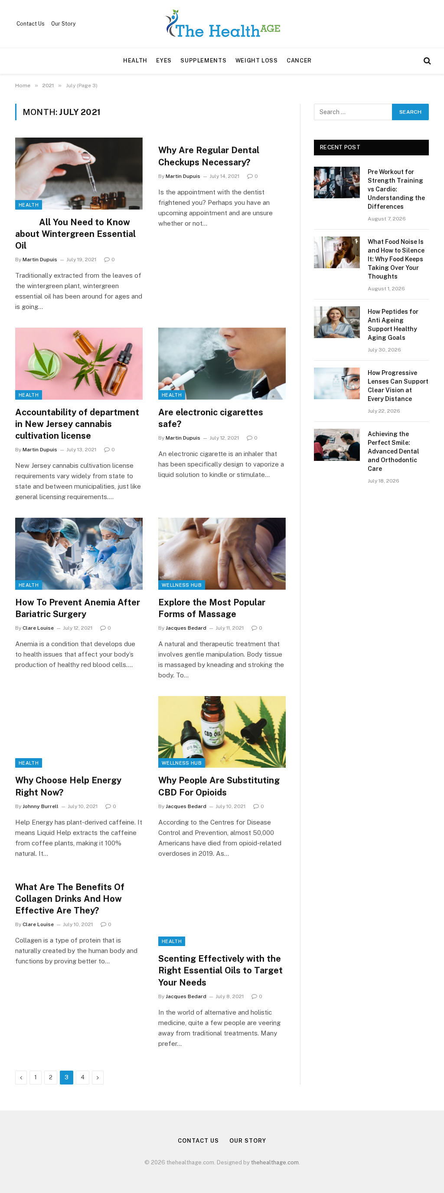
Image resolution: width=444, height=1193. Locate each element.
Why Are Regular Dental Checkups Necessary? (208, 156)
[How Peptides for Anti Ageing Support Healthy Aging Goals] (337, 322)
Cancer (299, 60)
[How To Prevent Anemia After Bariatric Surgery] (79, 553)
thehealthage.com (275, 1162)
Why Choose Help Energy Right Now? (68, 786)
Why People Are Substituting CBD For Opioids (219, 786)
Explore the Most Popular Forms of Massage (211, 608)
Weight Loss (256, 60)
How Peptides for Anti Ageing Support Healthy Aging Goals (393, 324)
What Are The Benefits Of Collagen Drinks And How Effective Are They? (69, 899)
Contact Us (30, 24)
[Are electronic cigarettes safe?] (222, 363)
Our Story (63, 24)
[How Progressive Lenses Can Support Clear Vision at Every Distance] (337, 383)
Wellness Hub (182, 585)
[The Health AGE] (222, 23)
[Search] (426, 61)
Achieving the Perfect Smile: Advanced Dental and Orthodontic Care (393, 451)
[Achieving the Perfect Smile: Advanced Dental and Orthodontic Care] (337, 444)
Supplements (203, 60)
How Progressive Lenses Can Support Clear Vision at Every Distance (398, 385)
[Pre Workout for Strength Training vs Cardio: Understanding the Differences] (337, 182)
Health (135, 60)
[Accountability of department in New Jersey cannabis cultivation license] (79, 363)
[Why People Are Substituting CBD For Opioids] (222, 732)
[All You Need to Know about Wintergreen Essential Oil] (79, 173)
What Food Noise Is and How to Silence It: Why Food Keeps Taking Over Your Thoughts (396, 259)
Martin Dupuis (40, 259)
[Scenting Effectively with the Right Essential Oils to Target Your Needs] (222, 910)
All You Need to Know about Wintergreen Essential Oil (75, 234)
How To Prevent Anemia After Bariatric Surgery (77, 608)
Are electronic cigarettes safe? (210, 418)
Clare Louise (38, 628)
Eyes (164, 60)
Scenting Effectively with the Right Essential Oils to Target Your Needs (220, 970)
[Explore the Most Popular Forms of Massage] (222, 553)
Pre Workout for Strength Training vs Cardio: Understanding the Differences (396, 189)
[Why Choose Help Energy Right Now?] (79, 732)
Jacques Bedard (186, 628)
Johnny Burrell (41, 806)
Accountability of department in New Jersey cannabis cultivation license (77, 424)
